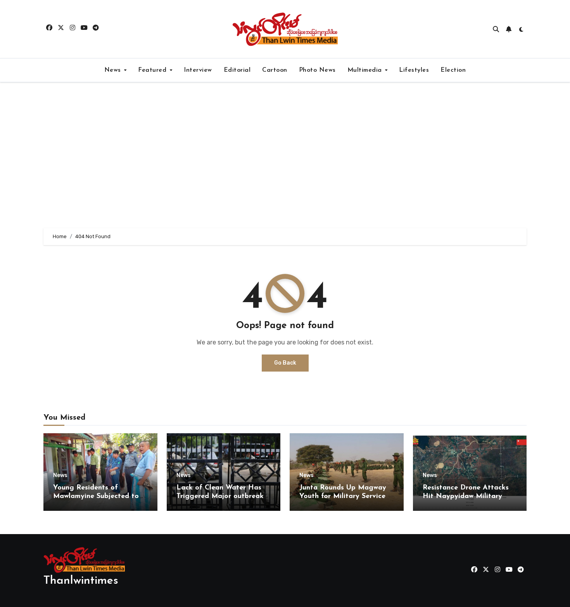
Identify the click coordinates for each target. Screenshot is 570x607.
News (113, 70)
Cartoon (274, 70)
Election (453, 70)
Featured (153, 70)
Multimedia (365, 70)
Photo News (317, 70)
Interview (198, 70)
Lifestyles (414, 70)
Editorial (237, 70)
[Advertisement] (285, 155)
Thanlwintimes (80, 581)
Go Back (285, 363)
